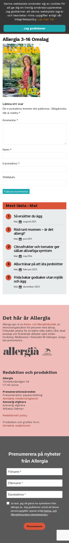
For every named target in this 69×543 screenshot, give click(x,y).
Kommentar (10, 120)
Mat (16, 221)
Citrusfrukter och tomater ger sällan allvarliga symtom (36, 248)
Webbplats (9, 177)
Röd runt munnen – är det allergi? (33, 231)
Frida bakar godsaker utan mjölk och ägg (38, 279)
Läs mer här (46, 19)
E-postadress (11, 163)
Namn (7, 149)
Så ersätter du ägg (28, 216)
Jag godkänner (34, 28)
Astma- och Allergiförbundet (40, 324)
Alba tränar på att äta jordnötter (38, 264)
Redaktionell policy (15, 415)
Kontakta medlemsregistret (20, 398)
